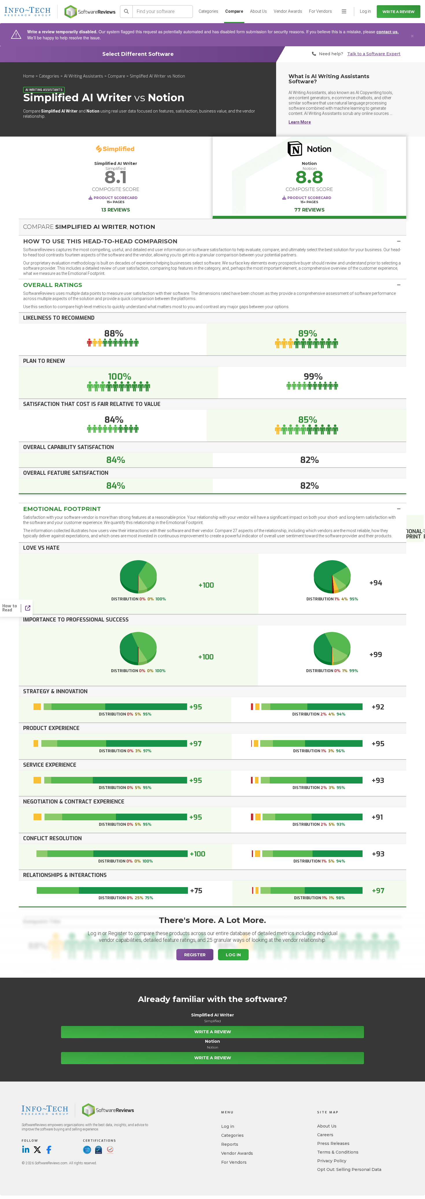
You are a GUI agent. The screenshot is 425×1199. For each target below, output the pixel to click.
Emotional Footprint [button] (62, 508)
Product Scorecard (116, 198)
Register (195, 954)
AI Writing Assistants (84, 76)
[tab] (212, 241)
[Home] (89, 12)
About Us (258, 11)
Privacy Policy (331, 1160)
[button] (212, 241)
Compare (234, 11)
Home (28, 76)
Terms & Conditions (338, 1152)
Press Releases (333, 1143)
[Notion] (309, 150)
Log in (227, 1126)
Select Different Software (138, 54)
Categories (208, 11)
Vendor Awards (288, 11)
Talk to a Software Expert (373, 54)
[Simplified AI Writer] (115, 150)
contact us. (387, 31)
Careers (325, 1134)
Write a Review (398, 12)
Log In (233, 954)
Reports (229, 1144)
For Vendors (320, 11)
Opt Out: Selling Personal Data (349, 1169)
